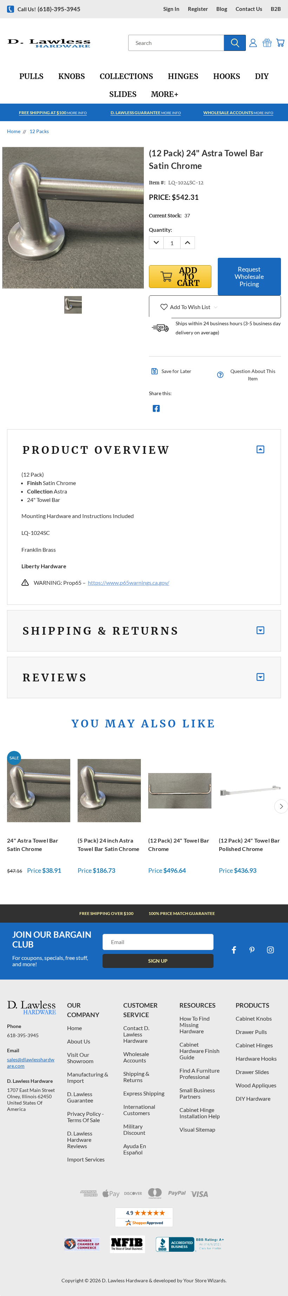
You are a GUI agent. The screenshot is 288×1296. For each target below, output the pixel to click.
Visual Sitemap (197, 1129)
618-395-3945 (23, 1035)
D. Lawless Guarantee (80, 1097)
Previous (277, 1274)
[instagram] (270, 950)
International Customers (139, 1109)
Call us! (49, 9)
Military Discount (134, 1129)
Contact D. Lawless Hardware (136, 1034)
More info (53, 112)
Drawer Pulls (251, 1031)
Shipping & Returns (136, 1076)
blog (221, 9)
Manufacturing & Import (87, 1077)
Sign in (171, 9)
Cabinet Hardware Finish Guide (199, 1050)
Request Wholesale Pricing (249, 276)
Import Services (86, 1159)
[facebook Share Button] (156, 410)
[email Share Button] (181, 410)
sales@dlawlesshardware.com (30, 1062)
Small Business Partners (197, 1093)
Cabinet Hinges (254, 1045)
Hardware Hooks (256, 1058)
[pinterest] (252, 950)
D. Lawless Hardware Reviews (79, 1139)
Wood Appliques (256, 1085)
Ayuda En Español (134, 1149)
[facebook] (234, 950)
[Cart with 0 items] (280, 42)
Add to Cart (38, 789)
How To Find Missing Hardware (194, 1024)
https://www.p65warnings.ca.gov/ (128, 582)
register (198, 9)
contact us (249, 9)
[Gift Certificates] (267, 42)
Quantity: (160, 230)
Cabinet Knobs (254, 1018)
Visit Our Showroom (80, 1057)
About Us (78, 1041)
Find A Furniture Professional (199, 1073)
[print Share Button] (206, 410)
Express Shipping (143, 1093)
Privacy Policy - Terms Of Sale (85, 1116)
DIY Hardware (253, 1098)
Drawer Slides (252, 1071)
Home (74, 1028)
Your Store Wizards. (205, 1280)
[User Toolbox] (253, 42)
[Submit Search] (235, 43)
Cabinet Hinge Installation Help (199, 1112)
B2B (276, 9)
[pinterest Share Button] (232, 410)
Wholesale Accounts (136, 1056)
